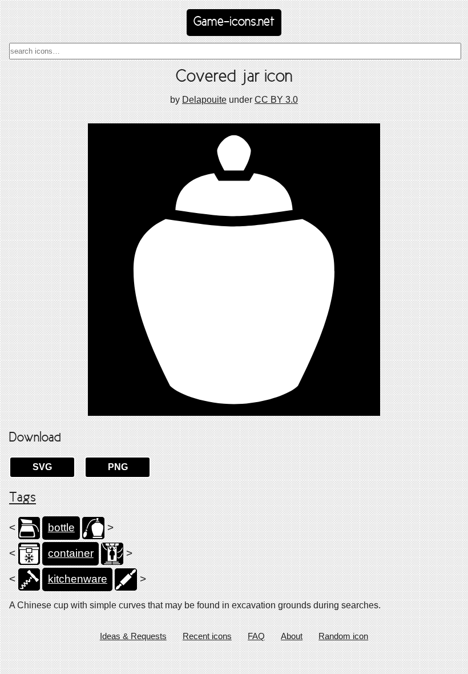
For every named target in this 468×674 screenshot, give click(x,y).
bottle (61, 527)
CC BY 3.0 (276, 100)
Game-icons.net (234, 22)
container (71, 553)
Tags (22, 498)
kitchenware (77, 579)
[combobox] (235, 51)
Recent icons (207, 636)
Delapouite (204, 100)
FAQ (256, 636)
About (291, 636)
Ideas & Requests (133, 636)
